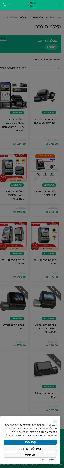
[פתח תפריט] (58, 5)
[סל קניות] (4, 5)
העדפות (30, 455)
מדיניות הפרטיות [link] (49, 459)
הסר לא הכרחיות (30, 448)
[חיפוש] (10, 5)
